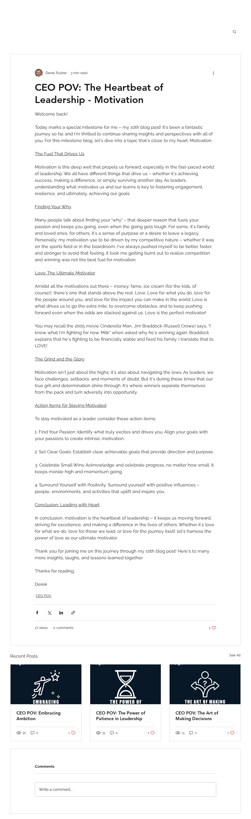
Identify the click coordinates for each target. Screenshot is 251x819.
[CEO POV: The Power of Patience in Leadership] (125, 684)
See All (235, 655)
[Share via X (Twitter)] (49, 612)
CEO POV (43, 596)
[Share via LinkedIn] (61, 612)
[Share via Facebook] (37, 612)
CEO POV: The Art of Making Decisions (197, 715)
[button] (234, 31)
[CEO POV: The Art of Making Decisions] (205, 684)
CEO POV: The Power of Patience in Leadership (120, 715)
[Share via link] (73, 612)
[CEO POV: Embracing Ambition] (46, 684)
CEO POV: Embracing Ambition (38, 715)
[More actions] (213, 73)
